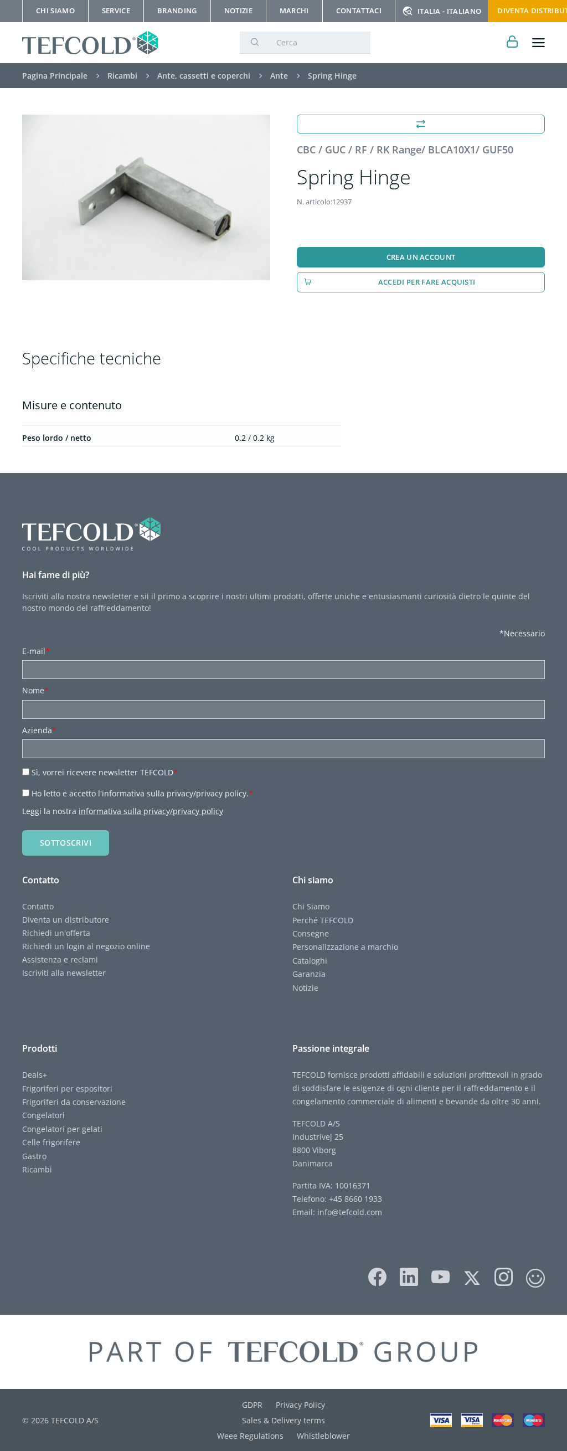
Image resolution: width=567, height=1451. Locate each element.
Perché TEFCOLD (322, 920)
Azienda (39, 730)
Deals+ (34, 1074)
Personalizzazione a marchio (345, 946)
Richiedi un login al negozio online (86, 946)
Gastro (34, 1156)
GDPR (252, 1404)
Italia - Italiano (449, 11)
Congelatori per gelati (62, 1129)
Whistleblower (323, 1436)
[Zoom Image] (146, 197)
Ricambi (37, 1169)
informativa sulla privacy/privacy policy (151, 811)
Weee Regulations (250, 1436)
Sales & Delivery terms (283, 1420)
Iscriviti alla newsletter (64, 973)
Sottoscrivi (65, 842)
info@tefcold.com (349, 1212)
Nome (35, 690)
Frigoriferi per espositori (67, 1088)
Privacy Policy (300, 1404)
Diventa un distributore (65, 919)
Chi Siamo (310, 906)
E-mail (36, 651)
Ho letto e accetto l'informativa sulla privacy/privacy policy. (142, 793)
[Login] (512, 42)
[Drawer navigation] (538, 42)
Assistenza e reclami (60, 959)
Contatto (38, 906)
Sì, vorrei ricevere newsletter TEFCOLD (105, 772)
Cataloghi (309, 960)
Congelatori (43, 1115)
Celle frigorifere (51, 1142)
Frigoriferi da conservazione (74, 1102)
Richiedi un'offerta (56, 933)
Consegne (310, 933)
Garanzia (309, 974)
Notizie (305, 987)
